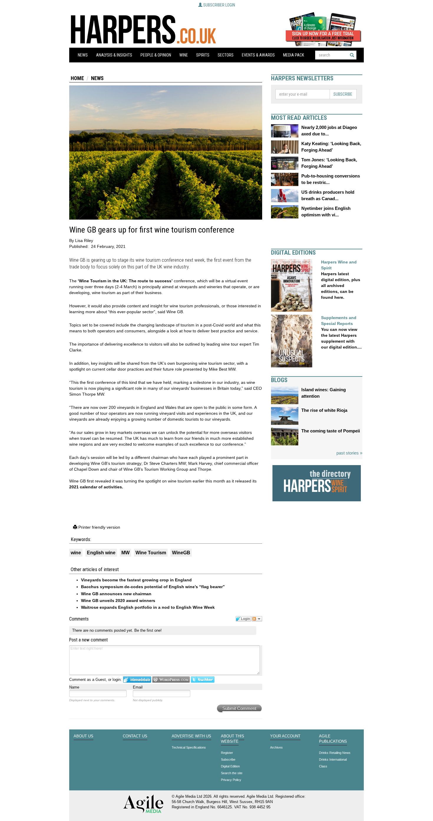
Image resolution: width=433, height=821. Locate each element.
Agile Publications (333, 739)
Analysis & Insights (114, 55)
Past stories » (349, 452)
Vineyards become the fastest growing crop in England (136, 580)
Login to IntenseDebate (137, 679)
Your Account (285, 736)
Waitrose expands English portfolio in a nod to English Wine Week (148, 607)
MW (125, 552)
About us (83, 736)
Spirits (202, 55)
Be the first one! (148, 630)
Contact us (135, 736)
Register (227, 752)
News (83, 55)
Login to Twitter (202, 679)
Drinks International (333, 759)
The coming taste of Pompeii (330, 430)
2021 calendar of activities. (96, 487)
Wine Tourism (150, 552)
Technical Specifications (189, 747)
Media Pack (293, 55)
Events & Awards (258, 55)
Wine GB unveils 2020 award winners (118, 600)
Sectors (226, 55)
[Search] (352, 55)
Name (74, 687)
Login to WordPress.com (171, 679)
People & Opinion (156, 55)
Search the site (231, 773)
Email (138, 687)
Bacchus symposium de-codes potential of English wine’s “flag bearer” (153, 586)
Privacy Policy (231, 780)
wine (76, 552)
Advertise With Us (191, 736)
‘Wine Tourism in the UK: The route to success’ (125, 280)
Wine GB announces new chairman (116, 593)
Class (323, 766)
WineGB (181, 552)
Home (77, 78)
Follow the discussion (257, 618)
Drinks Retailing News (335, 752)
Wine (183, 55)
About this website (232, 739)
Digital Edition (230, 766)
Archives (276, 747)
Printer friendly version (98, 527)
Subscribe (342, 94)
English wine (101, 552)
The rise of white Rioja (324, 410)
